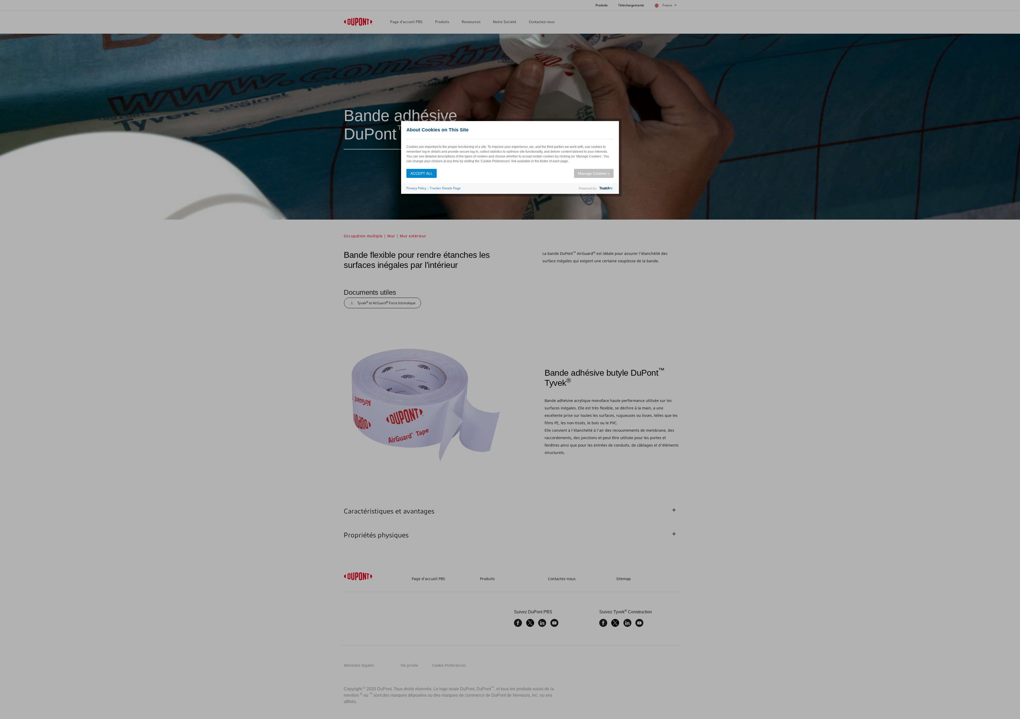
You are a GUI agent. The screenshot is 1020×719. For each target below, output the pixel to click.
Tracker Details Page (445, 188)
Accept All (421, 173)
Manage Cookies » (594, 173)
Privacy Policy (416, 188)
